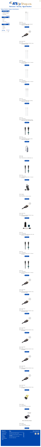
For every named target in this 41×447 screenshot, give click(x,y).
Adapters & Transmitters (6, 12)
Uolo (3, 20)
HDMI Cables (4, 14)
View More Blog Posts (12, 437)
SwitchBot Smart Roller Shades (14, 433)
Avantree (4, 18)
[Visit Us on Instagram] (38, 433)
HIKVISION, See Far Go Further (14, 436)
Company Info (4, 433)
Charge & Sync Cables (6, 13)
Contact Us (3, 437)
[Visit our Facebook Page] (35, 433)
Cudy (3, 19)
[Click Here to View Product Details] (27, 15)
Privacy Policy (4, 434)
